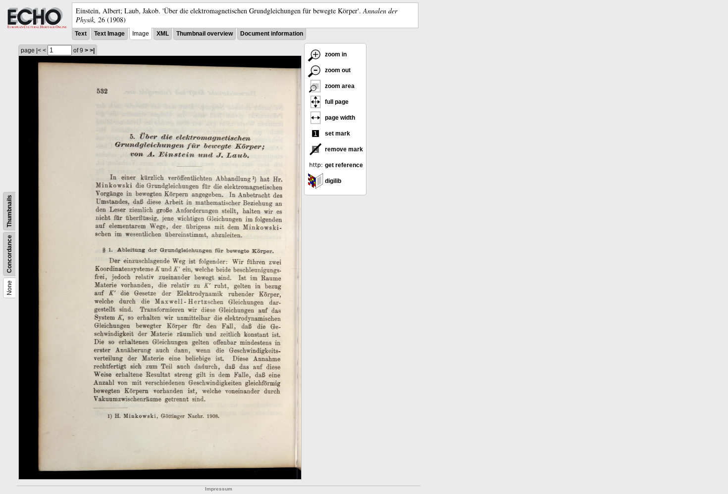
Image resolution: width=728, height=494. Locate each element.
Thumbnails (9, 211)
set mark (336, 133)
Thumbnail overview (204, 33)
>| (92, 50)
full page (336, 101)
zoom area (339, 86)
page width (339, 117)
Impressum (218, 489)
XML (162, 33)
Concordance (9, 254)
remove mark (343, 149)
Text (81, 33)
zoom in (335, 54)
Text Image (109, 33)
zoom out (337, 70)
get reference (343, 165)
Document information (271, 33)
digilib (332, 181)
